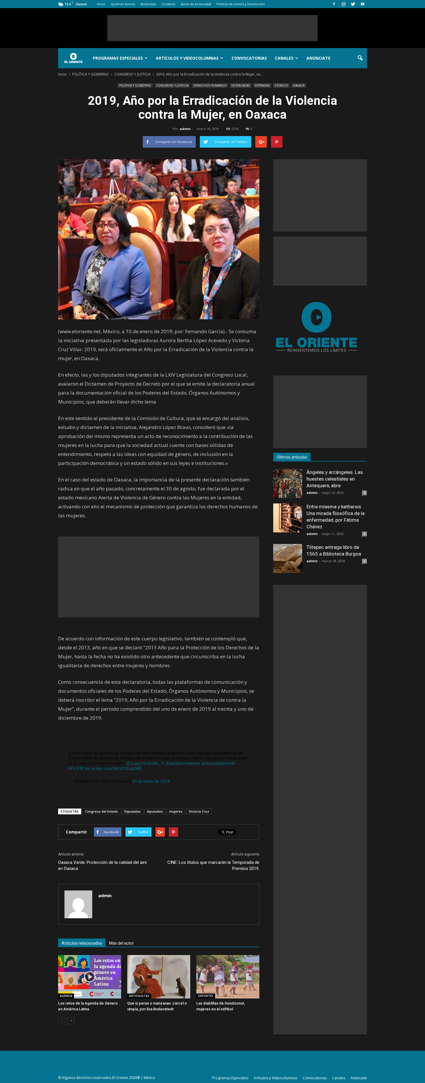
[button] (360, 58)
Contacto (168, 4)
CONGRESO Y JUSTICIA (172, 85)
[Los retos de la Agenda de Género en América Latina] (89, 976)
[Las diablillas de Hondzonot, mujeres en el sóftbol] (227, 976)
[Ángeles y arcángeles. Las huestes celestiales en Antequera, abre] (287, 483)
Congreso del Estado (101, 811)
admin (185, 129)
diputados (155, 811)
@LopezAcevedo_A (145, 763)
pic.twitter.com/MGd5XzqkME (113, 768)
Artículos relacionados (82, 943)
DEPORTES (205, 996)
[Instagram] (343, 4)
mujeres (175, 811)
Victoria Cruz (199, 811)
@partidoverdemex (182, 763)
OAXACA (298, 85)
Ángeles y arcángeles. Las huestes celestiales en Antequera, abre (334, 478)
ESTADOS (281, 85)
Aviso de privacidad (196, 4)
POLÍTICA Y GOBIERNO (135, 85)
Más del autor (121, 943)
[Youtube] (362, 4)
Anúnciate (148, 4)
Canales (284, 58)
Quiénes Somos (123, 4)
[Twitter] (353, 4)
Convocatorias (249, 58)
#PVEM (76, 768)
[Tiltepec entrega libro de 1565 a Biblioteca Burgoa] (287, 558)
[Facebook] (334, 4)
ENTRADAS (262, 85)
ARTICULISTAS (139, 996)
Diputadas (132, 811)
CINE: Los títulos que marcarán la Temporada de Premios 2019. (213, 865)
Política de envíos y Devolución (241, 4)
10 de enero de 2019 (150, 781)
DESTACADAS (240, 85)
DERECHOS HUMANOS (209, 85)
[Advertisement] (212, 28)
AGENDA (66, 996)
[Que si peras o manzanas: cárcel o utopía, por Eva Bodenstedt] (158, 976)
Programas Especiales (118, 58)
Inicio (101, 4)
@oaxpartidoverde (218, 763)
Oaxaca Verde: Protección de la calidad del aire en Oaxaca (102, 865)
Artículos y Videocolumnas (187, 58)
